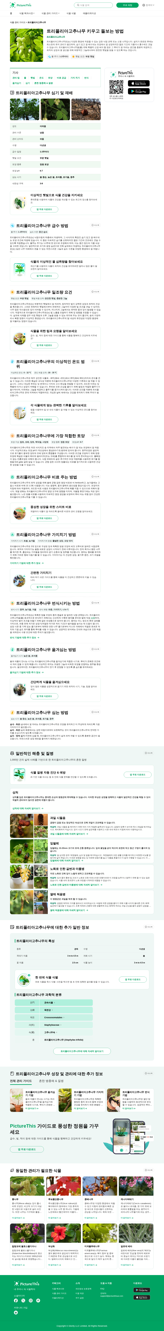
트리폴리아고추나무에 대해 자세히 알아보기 (82, 1051)
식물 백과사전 (58, 1289)
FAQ (102, 1289)
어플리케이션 (58, 1298)
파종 (93, 618)
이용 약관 (80, 1293)
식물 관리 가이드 (17, 22)
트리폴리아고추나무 (56, 37)
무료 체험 (127, 5)
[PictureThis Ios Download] (139, 83)
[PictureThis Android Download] (139, 91)
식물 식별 (71, 13)
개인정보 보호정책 (83, 1289)
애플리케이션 (89, 13)
